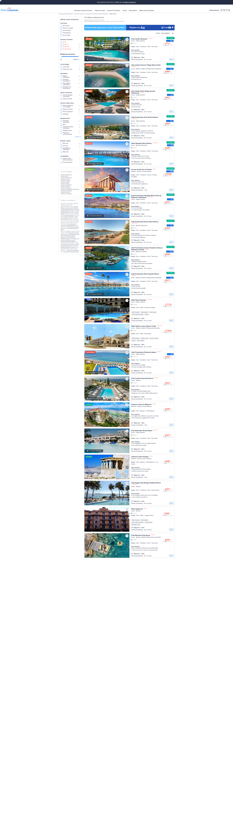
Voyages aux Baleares (66, 174)
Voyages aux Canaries (66, 177)
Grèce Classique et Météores (68, 225)
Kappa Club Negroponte (72, 208)
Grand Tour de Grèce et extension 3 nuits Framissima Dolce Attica (70, 234)
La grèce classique (68, 216)
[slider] (61, 56)
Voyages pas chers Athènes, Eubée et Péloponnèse (97, 13)
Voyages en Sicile (65, 192)
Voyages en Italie (65, 183)
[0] (227, 10)
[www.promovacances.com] (9, 9)
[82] (66, 47)
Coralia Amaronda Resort (67, 209)
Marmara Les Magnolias (73, 250)
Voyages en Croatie (65, 180)
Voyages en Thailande (66, 193)
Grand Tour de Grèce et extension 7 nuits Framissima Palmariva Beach (68, 237)
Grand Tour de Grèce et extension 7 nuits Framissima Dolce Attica (70, 228)
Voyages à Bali (64, 176)
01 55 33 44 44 (214, 10)
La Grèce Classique (69, 215)
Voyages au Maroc (65, 186)
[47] (66, 49)
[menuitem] (83, 10)
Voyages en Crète (65, 179)
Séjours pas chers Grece (79, 13)
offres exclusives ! (130, 2)
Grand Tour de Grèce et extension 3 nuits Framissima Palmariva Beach (70, 240)
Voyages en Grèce (65, 182)
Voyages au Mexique (66, 187)
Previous (86, 49)
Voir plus (77, 136)
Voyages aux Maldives (66, 185)
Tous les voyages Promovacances (65, 13)
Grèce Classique (71, 224)
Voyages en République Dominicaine (70, 189)
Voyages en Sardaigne (66, 190)
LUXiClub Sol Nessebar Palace (71, 251)
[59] (66, 44)
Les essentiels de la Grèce (67, 244)
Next (127, 49)
